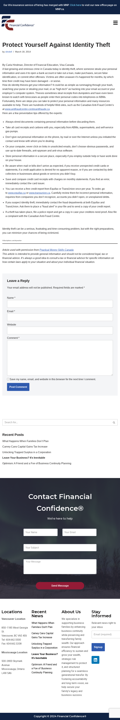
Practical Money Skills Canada (57, 250)
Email (11, 311)
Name (11, 297)
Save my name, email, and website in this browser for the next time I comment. (53, 379)
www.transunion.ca (39, 193)
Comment (13, 338)
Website (11, 324)
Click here (75, 5)
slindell (8, 51)
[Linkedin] (95, 660)
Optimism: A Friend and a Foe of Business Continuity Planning (36, 463)
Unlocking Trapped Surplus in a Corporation (26, 452)
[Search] (114, 422)
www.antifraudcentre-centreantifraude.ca (27, 109)
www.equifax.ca (17, 193)
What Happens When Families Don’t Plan (25, 441)
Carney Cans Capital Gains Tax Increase (25, 446)
